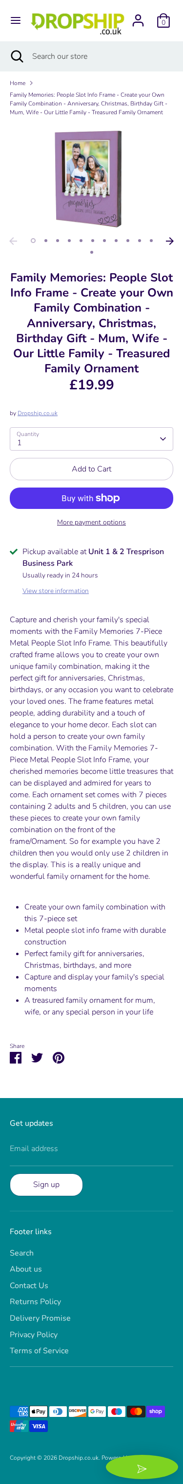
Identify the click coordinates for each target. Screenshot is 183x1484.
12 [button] (91, 252)
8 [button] (116, 240)
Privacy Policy (34, 1334)
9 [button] (127, 240)
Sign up (46, 1184)
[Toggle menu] (15, 20)
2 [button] (45, 240)
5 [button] (81, 240)
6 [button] (92, 240)
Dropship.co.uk (38, 413)
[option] (91, 178)
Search (22, 1253)
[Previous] (13, 241)
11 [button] (151, 240)
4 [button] (69, 240)
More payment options (91, 522)
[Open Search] (16, 56)
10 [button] (139, 240)
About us (26, 1269)
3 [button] (57, 240)
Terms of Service (39, 1350)
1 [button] (33, 240)
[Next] (170, 241)
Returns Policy (35, 1301)
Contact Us (29, 1285)
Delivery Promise (40, 1318)
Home (17, 83)
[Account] (138, 16)
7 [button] (104, 240)
